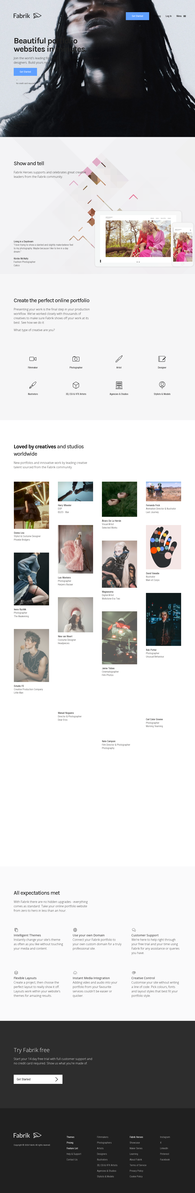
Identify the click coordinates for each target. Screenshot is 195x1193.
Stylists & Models (105, 1176)
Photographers (104, 1142)
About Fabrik (136, 1159)
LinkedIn (164, 1148)
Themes (70, 1137)
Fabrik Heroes (136, 1137)
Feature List (72, 1148)
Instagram (165, 1137)
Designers (102, 1154)
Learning (134, 1154)
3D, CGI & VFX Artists (107, 1165)
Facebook (165, 1159)
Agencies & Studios (106, 1170)
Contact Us (72, 1159)
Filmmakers (102, 1137)
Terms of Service (138, 1165)
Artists (100, 1148)
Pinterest (164, 1154)
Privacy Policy (136, 1170)
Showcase (135, 1142)
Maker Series (136, 1148)
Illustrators (102, 1159)
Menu (179, 16)
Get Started (137, 16)
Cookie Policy (136, 1176)
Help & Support (74, 1154)
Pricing (70, 1142)
